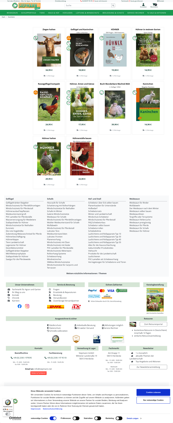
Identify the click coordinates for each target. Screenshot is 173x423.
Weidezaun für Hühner (139, 231)
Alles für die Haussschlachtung (101, 245)
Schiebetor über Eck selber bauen (103, 202)
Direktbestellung (60, 1)
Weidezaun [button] (12, 13)
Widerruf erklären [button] (38, 373)
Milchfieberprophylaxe (16, 253)
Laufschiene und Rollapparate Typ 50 (104, 242)
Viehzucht (92, 250)
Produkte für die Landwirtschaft (102, 253)
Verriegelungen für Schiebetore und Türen (107, 262)
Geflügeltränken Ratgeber (17, 202)
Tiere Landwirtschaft (15, 242)
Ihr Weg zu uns (18, 292)
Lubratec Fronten (54, 236)
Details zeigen (132, 418)
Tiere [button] (42, 13)
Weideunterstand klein (57, 234)
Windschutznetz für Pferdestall (19, 208)
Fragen (56, 289)
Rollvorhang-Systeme (56, 253)
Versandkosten (60, 298)
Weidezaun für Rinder (139, 202)
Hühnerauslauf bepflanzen (17, 211)
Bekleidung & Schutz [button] (113, 13)
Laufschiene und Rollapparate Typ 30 (104, 236)
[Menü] (11, 399)
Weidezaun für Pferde (139, 225)
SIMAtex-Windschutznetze (58, 262)
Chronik (15, 298)
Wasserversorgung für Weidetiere (21, 219)
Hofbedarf (92, 208)
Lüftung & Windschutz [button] (87, 13)
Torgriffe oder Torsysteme (140, 217)
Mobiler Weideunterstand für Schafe (63, 222)
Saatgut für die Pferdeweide (18, 259)
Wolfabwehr (52, 225)
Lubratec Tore (53, 231)
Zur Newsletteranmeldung (148, 367)
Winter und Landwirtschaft (100, 214)
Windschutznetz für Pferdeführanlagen (23, 205)
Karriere (15, 300)
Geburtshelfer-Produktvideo (100, 248)
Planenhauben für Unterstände (102, 205)
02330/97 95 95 (87, 1)
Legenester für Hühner (16, 245)
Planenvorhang (54, 239)
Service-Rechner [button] (135, 13)
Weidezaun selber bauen (140, 211)
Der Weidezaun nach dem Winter (144, 208)
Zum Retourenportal (153, 324)
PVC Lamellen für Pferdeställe (19, 217)
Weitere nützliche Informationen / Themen (86, 273)
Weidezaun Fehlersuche (140, 219)
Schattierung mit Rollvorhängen (61, 205)
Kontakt (15, 295)
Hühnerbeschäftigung (15, 236)
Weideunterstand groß (16, 214)
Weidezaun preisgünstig (140, 222)
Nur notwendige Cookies (153, 400)
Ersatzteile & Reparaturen (64, 292)
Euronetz (10, 228)
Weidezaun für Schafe (56, 217)
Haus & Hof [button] (53, 13)
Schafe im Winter (54, 211)
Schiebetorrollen (95, 228)
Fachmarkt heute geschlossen (132, 1)
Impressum (36, 409)
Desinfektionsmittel (14, 248)
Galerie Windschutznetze (58, 214)
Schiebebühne (94, 231)
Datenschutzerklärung (52, 409)
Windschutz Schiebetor (98, 217)
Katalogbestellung (155, 284)
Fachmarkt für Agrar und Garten (26, 289)
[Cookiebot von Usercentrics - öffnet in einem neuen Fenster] (15, 418)
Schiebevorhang (54, 256)
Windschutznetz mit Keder (58, 245)
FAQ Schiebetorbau (96, 222)
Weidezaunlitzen (136, 214)
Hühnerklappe (12, 239)
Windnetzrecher (54, 259)
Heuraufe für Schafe (56, 202)
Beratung (57, 295)
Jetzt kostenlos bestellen (155, 313)
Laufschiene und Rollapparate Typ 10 (104, 234)
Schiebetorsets (95, 211)
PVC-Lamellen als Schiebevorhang (103, 259)
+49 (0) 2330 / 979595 (22, 357)
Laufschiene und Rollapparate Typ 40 (104, 239)
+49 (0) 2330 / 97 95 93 (56, 357)
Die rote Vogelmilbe (14, 231)
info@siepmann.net (43, 369)
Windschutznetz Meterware (59, 250)
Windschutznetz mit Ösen (58, 242)
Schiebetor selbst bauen (99, 225)
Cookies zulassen (153, 392)
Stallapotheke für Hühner (17, 222)
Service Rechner (111, 328)
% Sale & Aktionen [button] (156, 13)
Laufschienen (94, 256)
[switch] (76, 418)
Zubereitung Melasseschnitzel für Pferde (24, 234)
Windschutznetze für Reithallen (19, 225)
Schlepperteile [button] (28, 13)
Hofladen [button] (67, 13)
